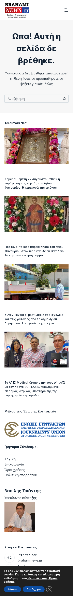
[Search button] (64, 99)
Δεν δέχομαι (34, 589)
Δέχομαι (12, 589)
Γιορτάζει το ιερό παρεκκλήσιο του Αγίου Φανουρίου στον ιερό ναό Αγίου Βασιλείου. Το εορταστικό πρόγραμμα (35, 251)
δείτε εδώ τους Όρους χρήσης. (31, 580)
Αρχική (10, 459)
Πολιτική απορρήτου (20, 475)
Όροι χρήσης (14, 470)
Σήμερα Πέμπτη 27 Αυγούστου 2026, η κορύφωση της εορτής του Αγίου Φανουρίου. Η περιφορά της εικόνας (32, 183)
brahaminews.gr (30, 560)
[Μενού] (66, 10)
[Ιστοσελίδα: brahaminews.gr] (9, 558)
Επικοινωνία (14, 464)
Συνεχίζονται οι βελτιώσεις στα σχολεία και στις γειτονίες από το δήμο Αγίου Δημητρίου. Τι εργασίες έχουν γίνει (33, 319)
